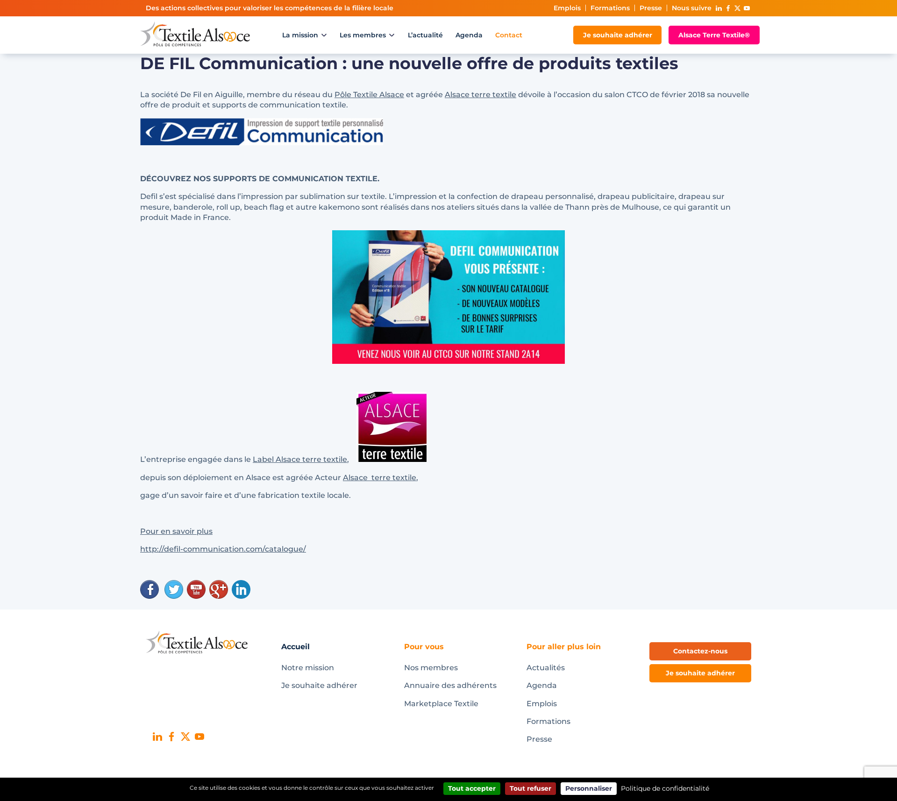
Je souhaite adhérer (617, 35)
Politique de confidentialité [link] (665, 788)
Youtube (746, 8)
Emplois (567, 8)
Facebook (728, 8)
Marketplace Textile (441, 703)
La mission (300, 35)
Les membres (363, 35)
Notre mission (307, 667)
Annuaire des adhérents (450, 685)
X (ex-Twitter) (737, 8)
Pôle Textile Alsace (369, 94)
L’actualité (425, 35)
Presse (651, 8)
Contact (508, 35)
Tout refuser (530, 788)
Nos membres (431, 667)
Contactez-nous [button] (700, 651)
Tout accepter (472, 788)
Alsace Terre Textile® (714, 35)
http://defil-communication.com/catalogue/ (223, 549)
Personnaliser (588, 788)
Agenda (469, 35)
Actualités (546, 667)
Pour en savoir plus (176, 531)
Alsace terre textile (480, 94)
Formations (610, 8)
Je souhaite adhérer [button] (700, 673)
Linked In (718, 8)
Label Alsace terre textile (300, 459)
